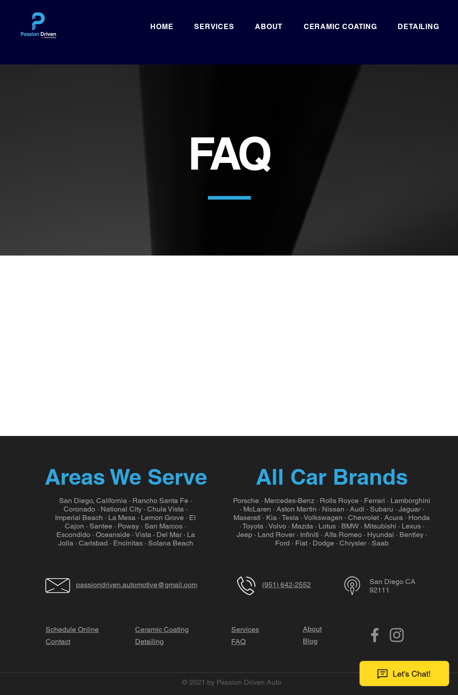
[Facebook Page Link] (374, 635)
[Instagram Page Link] (396, 635)
